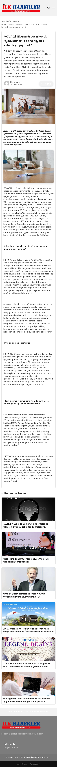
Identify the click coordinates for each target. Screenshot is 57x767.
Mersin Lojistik (35, 764)
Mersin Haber (22, 764)
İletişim (7, 747)
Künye (15, 747)
